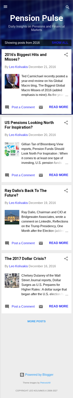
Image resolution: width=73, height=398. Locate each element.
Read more (58, 107)
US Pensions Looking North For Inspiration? (29, 125)
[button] (66, 55)
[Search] (67, 8)
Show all (60, 42)
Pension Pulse (36, 18)
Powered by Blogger (38, 374)
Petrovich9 (45, 383)
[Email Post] (41, 108)
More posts (36, 321)
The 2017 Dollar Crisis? (25, 258)
